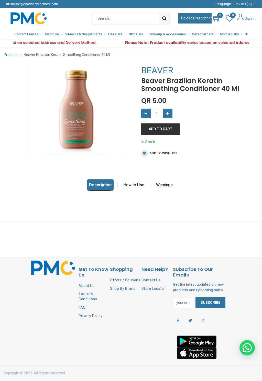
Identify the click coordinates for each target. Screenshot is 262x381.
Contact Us (150, 280)
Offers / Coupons (125, 280)
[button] (246, 34)
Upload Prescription (197, 18)
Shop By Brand (123, 288)
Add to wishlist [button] (163, 153)
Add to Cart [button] (160, 129)
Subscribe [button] (210, 303)
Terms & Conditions (88, 296)
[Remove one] (146, 113)
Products (11, 55)
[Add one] (167, 113)
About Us (86, 286)
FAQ (82, 307)
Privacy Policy (90, 316)
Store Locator (153, 288)
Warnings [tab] (164, 184)
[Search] (164, 18)
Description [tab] (100, 184)
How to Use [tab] (133, 184)
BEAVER (157, 70)
